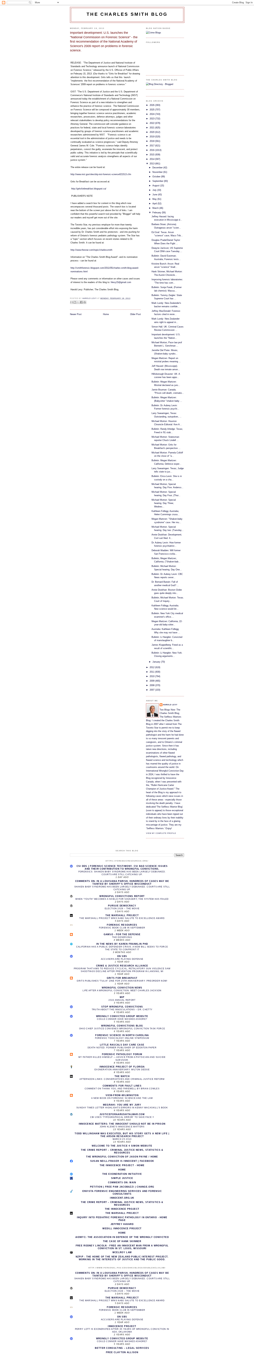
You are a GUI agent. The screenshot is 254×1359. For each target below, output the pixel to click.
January (156, 661)
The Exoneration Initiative (122, 1174)
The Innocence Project (122, 1209)
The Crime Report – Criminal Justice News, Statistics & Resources (122, 1151)
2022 (152, 123)
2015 (152, 154)
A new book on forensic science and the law (122, 1098)
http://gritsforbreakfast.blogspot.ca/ (88, 188)
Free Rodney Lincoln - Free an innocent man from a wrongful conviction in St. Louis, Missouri (122, 1247)
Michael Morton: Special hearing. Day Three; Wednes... (164, 503)
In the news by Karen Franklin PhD (122, 944)
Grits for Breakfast (122, 978)
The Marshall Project (122, 915)
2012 (152, 667)
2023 (152, 118)
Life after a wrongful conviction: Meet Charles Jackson (122, 990)
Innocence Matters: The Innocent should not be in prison (122, 1124)
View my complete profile (161, 833)
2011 (152, 672)
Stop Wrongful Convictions (122, 1006)
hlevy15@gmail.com (121, 282)
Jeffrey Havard (122, 1224)
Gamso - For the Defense (122, 934)
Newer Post (76, 314)
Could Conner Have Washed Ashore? (122, 1019)
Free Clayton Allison (122, 1352)
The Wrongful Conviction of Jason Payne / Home (122, 1156)
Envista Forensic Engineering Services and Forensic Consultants (122, 1192)
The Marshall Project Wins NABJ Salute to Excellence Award (122, 918)
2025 (152, 109)
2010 (152, 676)
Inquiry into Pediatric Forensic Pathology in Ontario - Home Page (122, 1218)
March (155, 208)
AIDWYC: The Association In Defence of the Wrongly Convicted (122, 1237)
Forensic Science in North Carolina (122, 1035)
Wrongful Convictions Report (122, 896)
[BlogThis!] (75, 302)
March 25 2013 (122, 1139)
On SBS (122, 956)
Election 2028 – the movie (122, 908)
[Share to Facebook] (81, 302)
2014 (152, 159)
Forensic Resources (122, 925)
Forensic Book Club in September (122, 928)
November (157, 172)
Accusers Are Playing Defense (122, 959)
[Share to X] (78, 302)
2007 (152, 689)
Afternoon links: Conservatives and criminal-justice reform (121, 1079)
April (155, 203)
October (156, 176)
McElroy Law (122, 1252)
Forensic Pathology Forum (122, 1054)
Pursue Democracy (122, 905)
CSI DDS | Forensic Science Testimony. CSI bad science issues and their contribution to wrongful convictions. (122, 867)
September (158, 181)
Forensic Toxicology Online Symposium (122, 1038)
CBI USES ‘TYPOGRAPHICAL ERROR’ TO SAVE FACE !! (122, 1117)
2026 (152, 105)
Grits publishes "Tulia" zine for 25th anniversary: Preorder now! (122, 981)
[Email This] (71, 302)
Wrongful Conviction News (122, 987)
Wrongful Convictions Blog (122, 1025)
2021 (152, 127)
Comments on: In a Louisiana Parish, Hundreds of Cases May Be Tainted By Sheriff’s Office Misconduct (122, 882)
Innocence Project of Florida (122, 1066)
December (157, 167)
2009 (152, 681)
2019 (152, 136)
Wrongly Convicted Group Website (122, 1016)
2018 (152, 141)
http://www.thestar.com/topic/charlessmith (91, 250)
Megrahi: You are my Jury (122, 1104)
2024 (152, 114)
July (154, 190)
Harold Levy (170, 705)
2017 (152, 145)
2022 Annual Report (122, 1000)
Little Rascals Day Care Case (122, 1044)
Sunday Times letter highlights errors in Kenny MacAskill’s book (122, 1107)
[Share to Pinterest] (84, 302)
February (157, 212)
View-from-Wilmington (122, 1095)
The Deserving (122, 937)
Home (106, 314)
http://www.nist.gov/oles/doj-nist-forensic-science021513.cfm (100, 174)
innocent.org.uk (122, 1198)
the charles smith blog (127, 14)
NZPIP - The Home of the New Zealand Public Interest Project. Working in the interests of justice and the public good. (122, 1258)
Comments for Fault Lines (122, 1085)
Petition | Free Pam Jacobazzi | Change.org (122, 1186)
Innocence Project (122, 1326)
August (156, 185)
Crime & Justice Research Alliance (122, 965)
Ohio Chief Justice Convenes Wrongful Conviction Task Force (122, 1028)
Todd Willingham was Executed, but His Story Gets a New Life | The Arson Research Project (122, 1135)
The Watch (122, 1076)
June (155, 194)
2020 (152, 132)
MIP (122, 997)
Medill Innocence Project (122, 1228)
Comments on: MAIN (122, 1182)
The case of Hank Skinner (122, 1241)
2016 (152, 150)
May (154, 199)
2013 (152, 163)
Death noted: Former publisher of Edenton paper (122, 1047)
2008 (152, 685)
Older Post (135, 314)
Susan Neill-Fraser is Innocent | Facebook (122, 1161)
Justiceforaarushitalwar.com (122, 1114)
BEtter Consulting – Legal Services (122, 1348)
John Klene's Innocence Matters (122, 1126)
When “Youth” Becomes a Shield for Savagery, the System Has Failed (122, 899)
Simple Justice (122, 1178)
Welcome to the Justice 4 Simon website (122, 1145)
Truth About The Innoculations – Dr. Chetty (122, 1009)
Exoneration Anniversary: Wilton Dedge (122, 1069)
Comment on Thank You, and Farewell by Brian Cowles (122, 1088)
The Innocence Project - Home (122, 1165)
